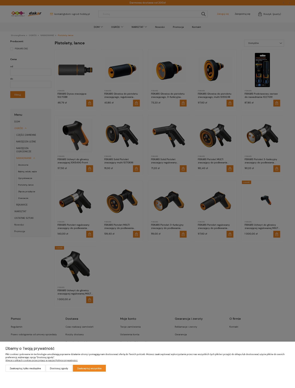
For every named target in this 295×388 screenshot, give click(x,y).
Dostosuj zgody (59, 368)
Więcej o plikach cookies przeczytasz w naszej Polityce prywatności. (41, 360)
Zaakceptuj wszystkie (89, 368)
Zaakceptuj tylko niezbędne (25, 368)
